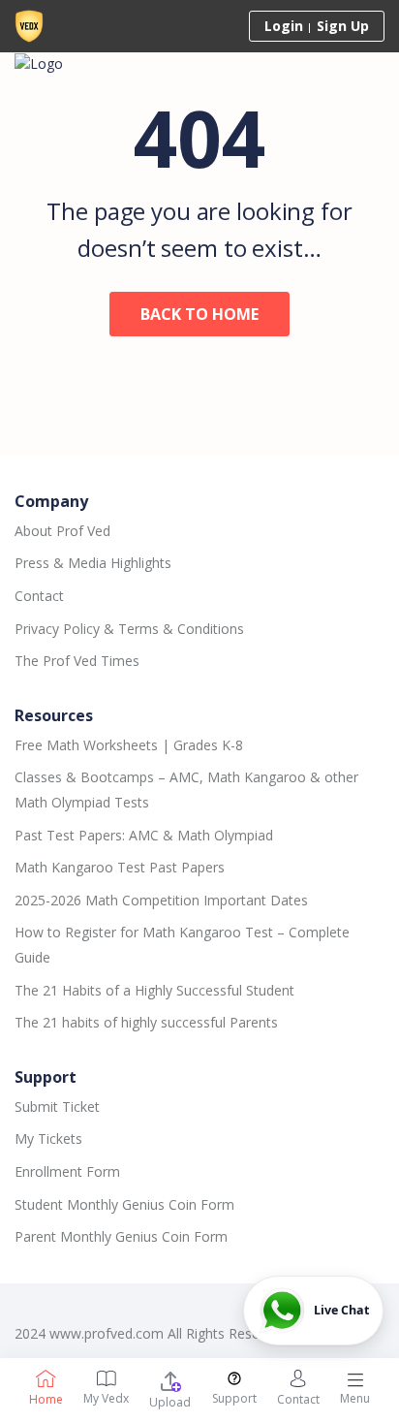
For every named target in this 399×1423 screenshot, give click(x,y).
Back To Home (199, 314)
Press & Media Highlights (93, 562)
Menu (355, 1398)
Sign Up (343, 25)
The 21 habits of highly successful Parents (146, 1022)
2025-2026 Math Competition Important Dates (161, 900)
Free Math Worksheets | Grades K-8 (129, 745)
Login (283, 25)
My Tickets (48, 1138)
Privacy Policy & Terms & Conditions (129, 628)
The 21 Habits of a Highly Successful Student (154, 990)
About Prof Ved (62, 531)
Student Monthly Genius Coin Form (124, 1204)
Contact (39, 595)
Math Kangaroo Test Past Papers (120, 867)
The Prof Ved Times (77, 660)
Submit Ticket (57, 1106)
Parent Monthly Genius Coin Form (121, 1236)
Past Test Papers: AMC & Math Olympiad (144, 835)
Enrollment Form (67, 1171)
